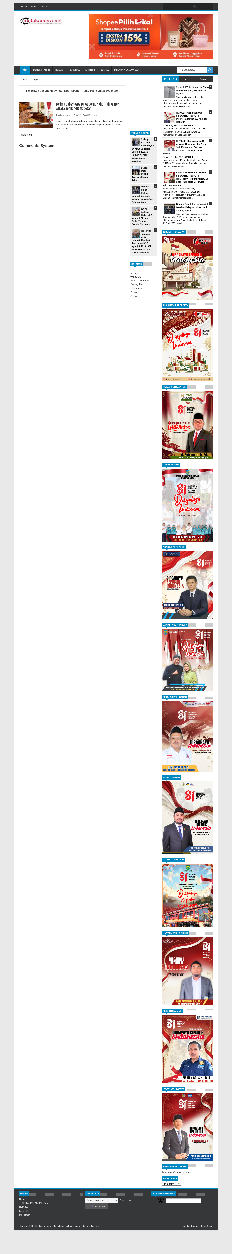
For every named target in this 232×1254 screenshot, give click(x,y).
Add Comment (91, 115)
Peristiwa (74, 70)
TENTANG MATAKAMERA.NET (35, 1203)
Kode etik (135, 292)
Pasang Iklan (136, 284)
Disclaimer (24, 1215)
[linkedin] (202, 6)
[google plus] (209, 6)
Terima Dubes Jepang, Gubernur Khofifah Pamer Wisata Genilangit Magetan (87, 106)
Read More (27, 135)
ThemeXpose (206, 1226)
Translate (100, 1206)
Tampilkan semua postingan (100, 90)
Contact (44, 6)
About (34, 6)
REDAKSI (135, 273)
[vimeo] (180, 6)
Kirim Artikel (136, 288)
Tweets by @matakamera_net (176, 1172)
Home (24, 6)
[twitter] (173, 6)
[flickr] (187, 6)
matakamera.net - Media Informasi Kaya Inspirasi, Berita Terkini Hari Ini (69, 1226)
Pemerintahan (41, 70)
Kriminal (90, 70)
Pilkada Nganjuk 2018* (127, 70)
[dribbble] (194, 6)
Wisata (105, 70)
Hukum (59, 70)
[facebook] (166, 6)
